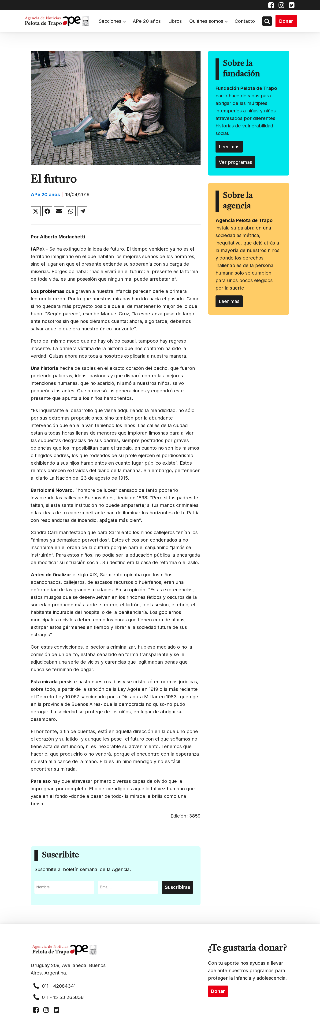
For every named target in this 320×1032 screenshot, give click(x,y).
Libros (175, 21)
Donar (286, 21)
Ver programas (235, 162)
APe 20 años (147, 21)
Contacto (245, 21)
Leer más (229, 146)
